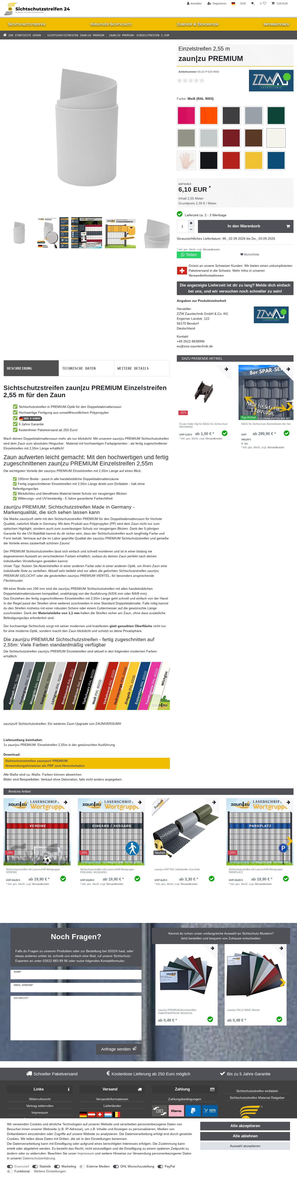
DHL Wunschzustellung (137, 1166)
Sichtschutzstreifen (26, 24)
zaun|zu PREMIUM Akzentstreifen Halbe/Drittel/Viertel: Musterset (177, 1011)
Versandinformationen (206, 275)
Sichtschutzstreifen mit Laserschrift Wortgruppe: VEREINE (33, 871)
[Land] (233, 3)
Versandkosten (211, 249)
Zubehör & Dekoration (197, 24)
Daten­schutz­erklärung (39, 1158)
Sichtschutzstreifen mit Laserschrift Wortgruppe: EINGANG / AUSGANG (107, 871)
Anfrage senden (116, 1049)
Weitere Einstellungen (50, 1171)
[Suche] (253, 3)
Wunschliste (251, 254)
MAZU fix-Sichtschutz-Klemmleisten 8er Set (266, 423)
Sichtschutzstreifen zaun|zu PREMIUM (75, 35)
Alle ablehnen (245, 1136)
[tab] (31, 368)
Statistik (45, 1166)
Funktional (22, 1171)
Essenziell (21, 1166)
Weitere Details (133, 368)
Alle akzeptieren (245, 1126)
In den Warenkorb (244, 226)
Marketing (68, 1166)
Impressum (40, 1112)
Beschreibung (19, 368)
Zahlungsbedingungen (184, 1099)
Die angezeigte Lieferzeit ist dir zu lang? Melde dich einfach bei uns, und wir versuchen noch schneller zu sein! (235, 288)
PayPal (170, 1166)
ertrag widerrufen (40, 1106)
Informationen (276, 24)
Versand (110, 1089)
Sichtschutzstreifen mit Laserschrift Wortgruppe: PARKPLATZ (256, 871)
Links (39, 1089)
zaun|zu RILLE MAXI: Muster (243, 1010)
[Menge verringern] (191, 229)
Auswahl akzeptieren (245, 1146)
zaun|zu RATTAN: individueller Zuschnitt (177, 869)
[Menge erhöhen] (191, 223)
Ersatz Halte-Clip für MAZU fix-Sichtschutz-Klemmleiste (203, 425)
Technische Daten (79, 368)
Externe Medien (98, 1166)
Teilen (191, 254)
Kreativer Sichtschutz (111, 24)
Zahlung (182, 1089)
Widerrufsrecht (40, 1099)
